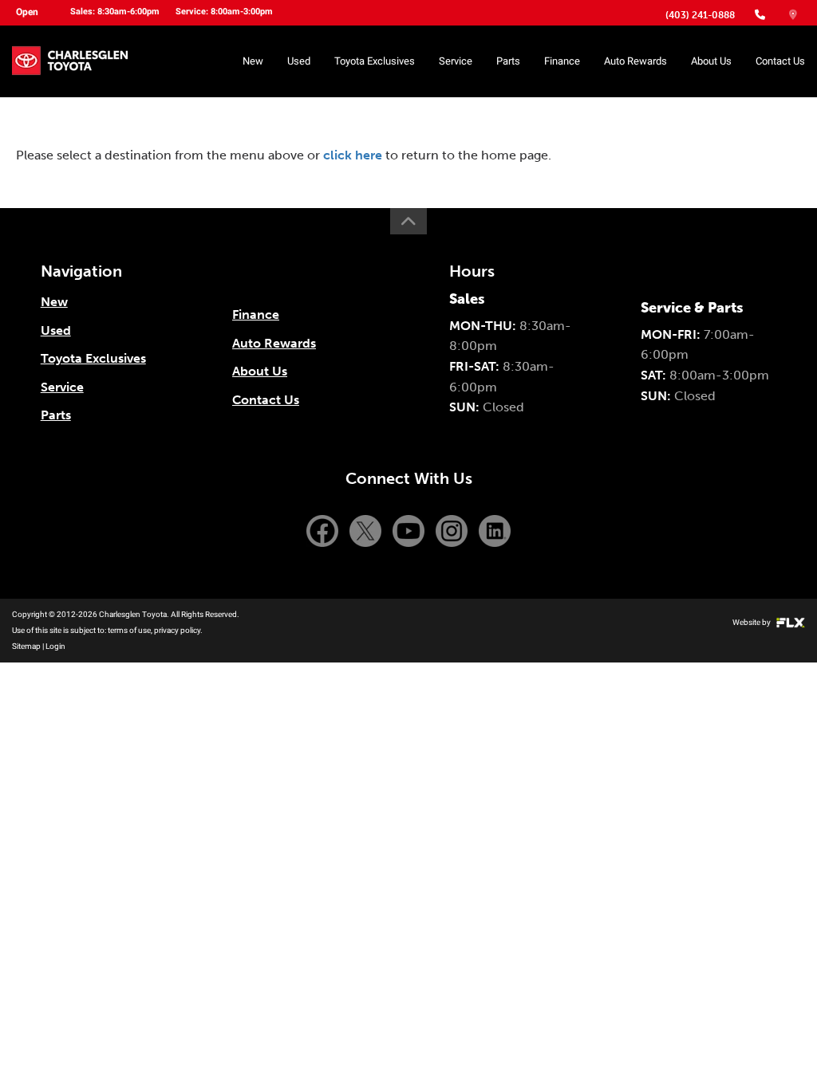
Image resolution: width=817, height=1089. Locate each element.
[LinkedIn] (495, 529)
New (253, 61)
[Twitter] (367, 529)
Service (455, 61)
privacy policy (177, 630)
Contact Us (780, 61)
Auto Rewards (635, 61)
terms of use (129, 630)
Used (298, 61)
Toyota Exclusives (374, 61)
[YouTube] (410, 529)
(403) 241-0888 (700, 15)
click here (352, 155)
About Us (711, 61)
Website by (752, 622)
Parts (508, 61)
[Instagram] (453, 529)
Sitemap (26, 646)
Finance (562, 61)
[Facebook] (323, 529)
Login (55, 646)
